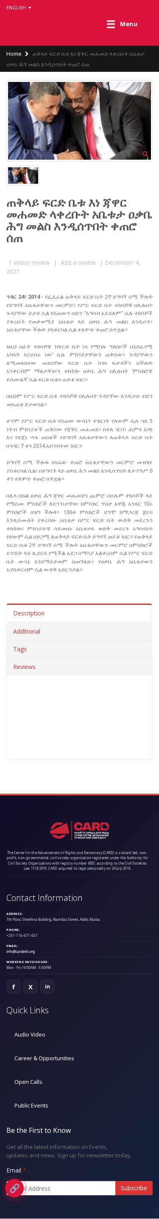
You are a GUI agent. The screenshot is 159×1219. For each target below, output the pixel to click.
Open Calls (28, 1082)
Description (29, 613)
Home (14, 53)
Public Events (31, 1105)
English (16, 7)
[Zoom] (145, 154)
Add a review (78, 262)
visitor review (29, 262)
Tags (20, 649)
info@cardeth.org (20, 951)
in (47, 986)
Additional (26, 631)
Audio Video (29, 1034)
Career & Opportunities (44, 1058)
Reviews (24, 667)
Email (13, 1170)
